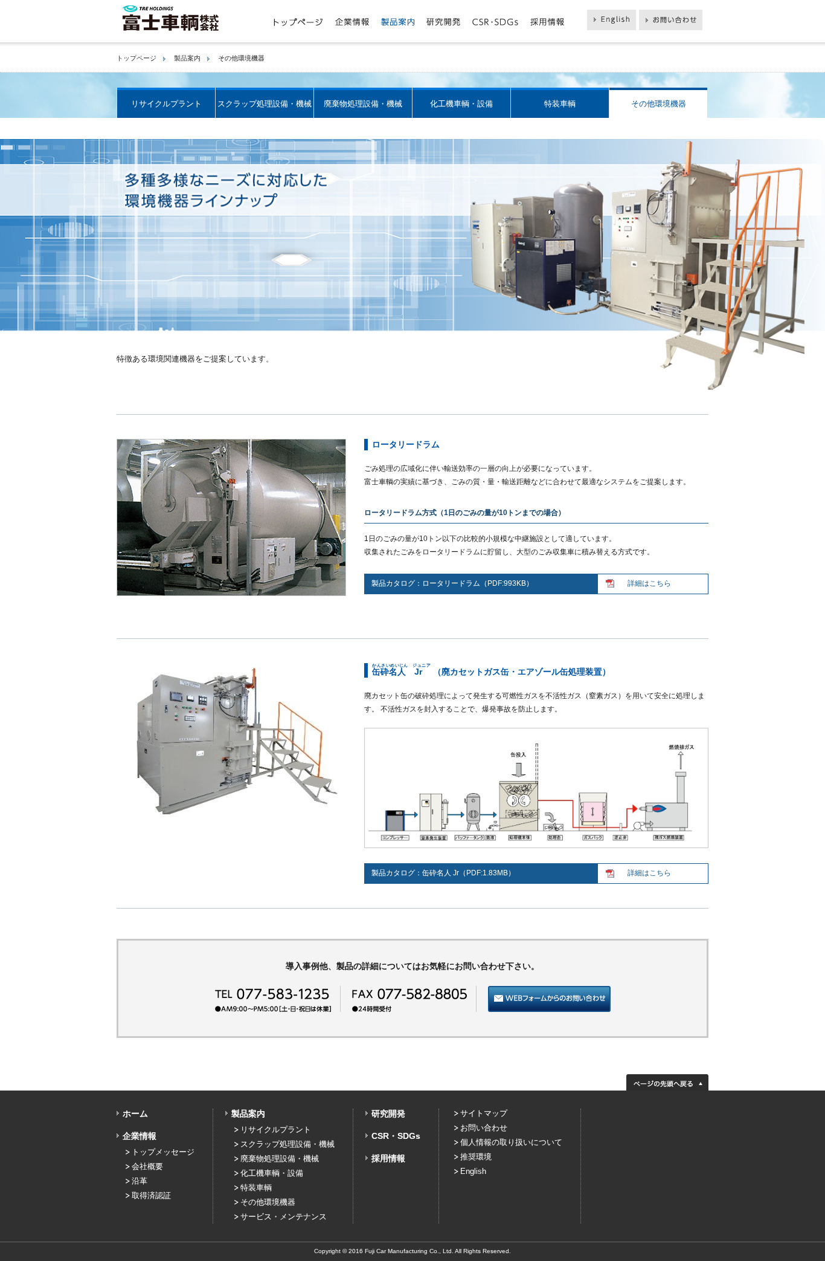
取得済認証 (151, 1195)
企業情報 (139, 1136)
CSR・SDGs (395, 1136)
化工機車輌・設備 (461, 103)
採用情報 (388, 1158)
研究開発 (388, 1113)
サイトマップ (483, 1113)
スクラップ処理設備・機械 (264, 103)
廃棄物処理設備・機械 (363, 103)
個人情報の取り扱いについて (511, 1142)
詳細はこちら (649, 583)
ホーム (135, 1113)
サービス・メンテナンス (283, 1216)
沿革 (139, 1180)
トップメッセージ (163, 1151)
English (473, 1171)
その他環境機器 (658, 103)
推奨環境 (476, 1156)
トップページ (136, 58)
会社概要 (147, 1166)
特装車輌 (560, 103)
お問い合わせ (483, 1127)
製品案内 (187, 58)
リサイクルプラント (166, 103)
